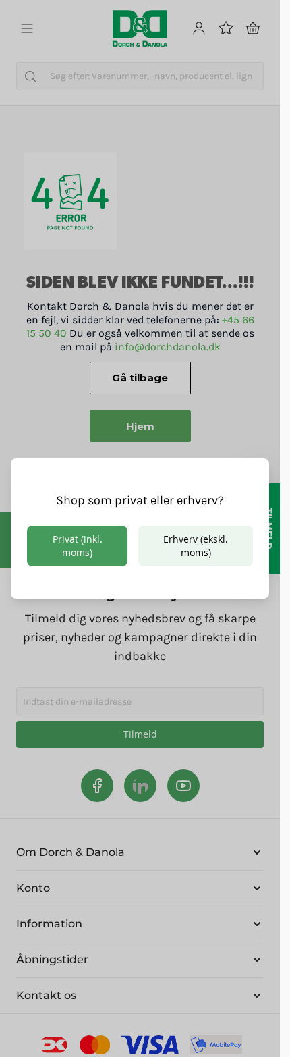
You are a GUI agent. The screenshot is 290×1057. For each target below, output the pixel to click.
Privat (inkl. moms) (78, 546)
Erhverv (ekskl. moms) (195, 546)
